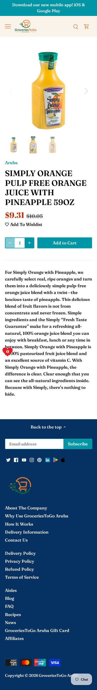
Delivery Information (26, 532)
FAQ (9, 606)
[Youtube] (24, 460)
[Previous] (11, 90)
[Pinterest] (39, 460)
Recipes (13, 614)
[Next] (86, 90)
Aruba (11, 162)
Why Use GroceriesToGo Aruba (36, 515)
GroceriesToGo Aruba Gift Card (37, 630)
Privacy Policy (19, 561)
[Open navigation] (8, 26)
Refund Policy (19, 569)
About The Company (26, 507)
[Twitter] (8, 460)
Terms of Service (22, 577)
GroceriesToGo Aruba (59, 675)
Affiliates (14, 638)
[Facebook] (16, 460)
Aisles (11, 590)
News (10, 622)
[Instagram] (32, 460)
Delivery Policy (20, 553)
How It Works (19, 524)
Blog (9, 598)
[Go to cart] (87, 26)
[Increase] (29, 243)
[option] (48, 90)
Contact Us (16, 540)
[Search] (75, 26)
